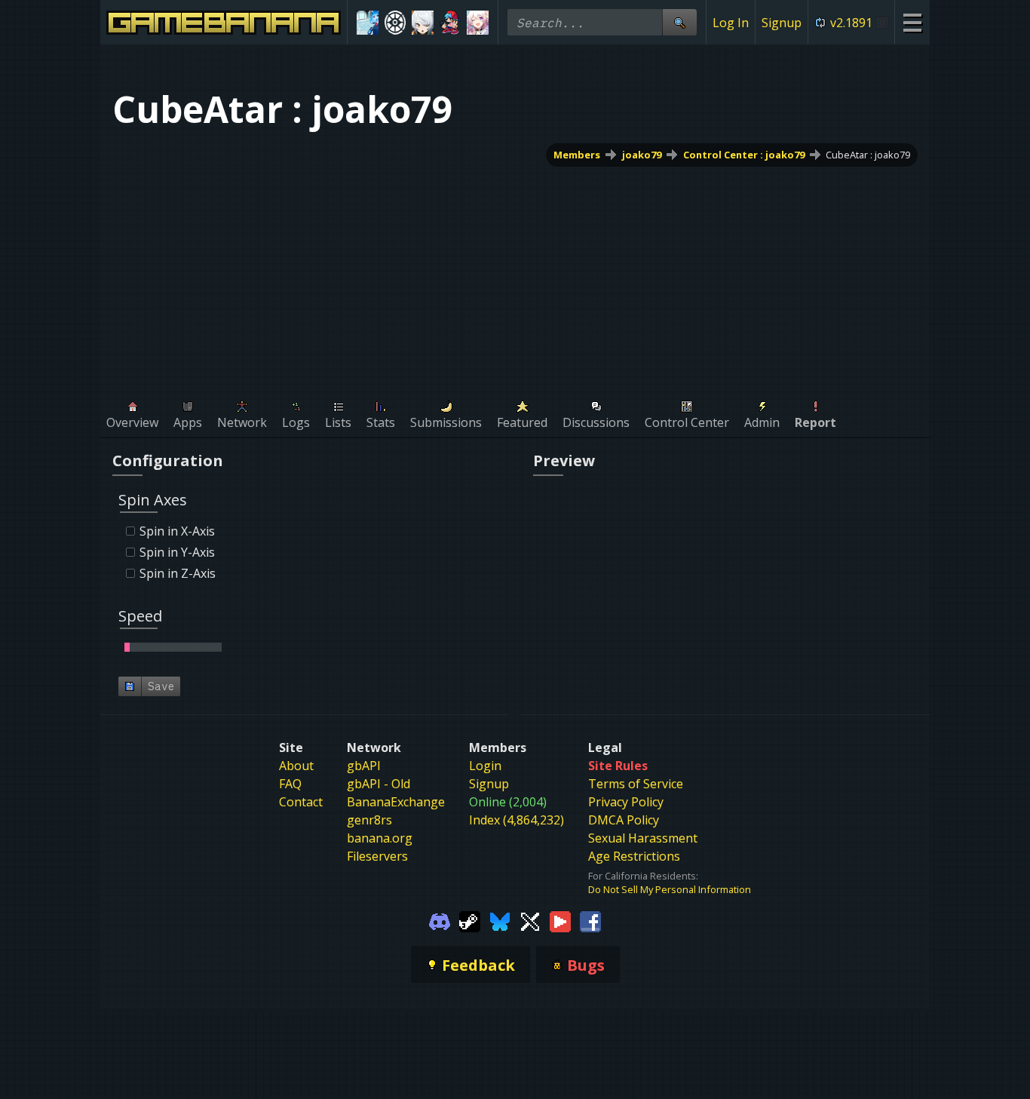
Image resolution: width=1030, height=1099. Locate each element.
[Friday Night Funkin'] (450, 23)
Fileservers (377, 856)
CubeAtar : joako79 (868, 154)
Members (576, 154)
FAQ (290, 783)
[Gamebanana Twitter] (530, 920)
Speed (140, 616)
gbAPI (364, 765)
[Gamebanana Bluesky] (500, 920)
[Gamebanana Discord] (440, 920)
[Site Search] (679, 22)
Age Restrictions (634, 856)
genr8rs (369, 820)
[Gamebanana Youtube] (560, 920)
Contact (301, 802)
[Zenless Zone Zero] (423, 23)
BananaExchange (396, 802)
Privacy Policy (626, 802)
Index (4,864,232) (516, 820)
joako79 (641, 154)
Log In (731, 22)
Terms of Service (635, 783)
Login (485, 765)
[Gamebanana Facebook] (590, 920)
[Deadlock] (395, 23)
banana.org (379, 838)
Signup (782, 22)
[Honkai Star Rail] (478, 23)
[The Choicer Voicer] (368, 23)
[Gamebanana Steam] (470, 920)
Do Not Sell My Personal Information (669, 889)
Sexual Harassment (642, 838)
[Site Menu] (912, 22)
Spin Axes (152, 500)
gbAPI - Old (378, 783)
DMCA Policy (623, 820)
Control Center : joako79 (744, 154)
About (296, 765)
